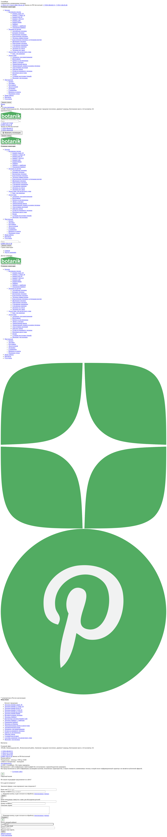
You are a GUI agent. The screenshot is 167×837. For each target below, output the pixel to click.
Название (4, 801)
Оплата (11, 81)
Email (2, 824)
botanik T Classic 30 (18, 15)
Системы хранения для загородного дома (18, 738)
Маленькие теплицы (19, 41)
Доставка (12, 83)
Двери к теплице (17, 62)
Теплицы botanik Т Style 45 (13, 710)
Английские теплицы (19, 31)
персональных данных (41, 794)
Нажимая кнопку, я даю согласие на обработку (26, 794)
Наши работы (9, 95)
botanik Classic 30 (18, 13)
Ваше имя (4, 789)
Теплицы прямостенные (20, 38)
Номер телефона (6, 791)
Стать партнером (6, 835)
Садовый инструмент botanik (22, 76)
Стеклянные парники (19, 46)
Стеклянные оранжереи (20, 45)
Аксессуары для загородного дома (20, 52)
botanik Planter (17, 22)
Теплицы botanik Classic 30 (13, 705)
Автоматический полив (12, 727)
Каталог (7, 10)
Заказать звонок (6, 102)
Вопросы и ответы (15, 92)
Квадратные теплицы (19, 34)
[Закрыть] (2, 773)
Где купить (8, 99)
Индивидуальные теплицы (13, 715)
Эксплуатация (13, 87)
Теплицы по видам (15, 29)
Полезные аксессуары (19, 73)
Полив (14, 74)
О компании (13, 90)
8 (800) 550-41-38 (18, 5)
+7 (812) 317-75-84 (7, 5)
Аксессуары (12, 55)
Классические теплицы (20, 36)
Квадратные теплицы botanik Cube (16, 718)
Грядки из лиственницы (20, 60)
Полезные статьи (14, 93)
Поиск (3, 104)
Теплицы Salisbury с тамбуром (14, 720)
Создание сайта (17, 771)
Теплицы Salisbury (11, 717)
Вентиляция (16, 59)
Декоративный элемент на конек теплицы (26, 66)
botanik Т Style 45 (18, 19)
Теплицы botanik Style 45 (13, 708)
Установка (12, 88)
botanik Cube (16, 20)
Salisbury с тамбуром (19, 26)
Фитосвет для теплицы (20, 78)
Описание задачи (6, 805)
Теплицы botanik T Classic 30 (14, 706)
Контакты (8, 97)
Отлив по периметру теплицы (22, 71)
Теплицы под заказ (18, 50)
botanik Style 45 (17, 17)
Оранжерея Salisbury (19, 27)
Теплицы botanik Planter (12, 713)
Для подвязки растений (20, 67)
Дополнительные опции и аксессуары (17, 725)
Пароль (3, 828)
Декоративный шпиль (19, 64)
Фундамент (12, 85)
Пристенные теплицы (19, 43)
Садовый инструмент (12, 736)
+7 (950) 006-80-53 (49, 5)
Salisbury (15, 24)
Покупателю (9, 80)
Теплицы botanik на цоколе (13, 712)
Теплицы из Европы (11, 724)
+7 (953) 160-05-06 (61, 5)
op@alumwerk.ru (6, 763)
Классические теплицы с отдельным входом (27, 40)
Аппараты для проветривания (22, 57)
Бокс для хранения (18, 53)
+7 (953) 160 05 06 (7, 754)
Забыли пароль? (6, 833)
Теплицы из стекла (18, 48)
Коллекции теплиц (15, 12)
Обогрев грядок (17, 69)
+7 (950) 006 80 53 (7, 751)
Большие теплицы (18, 33)
